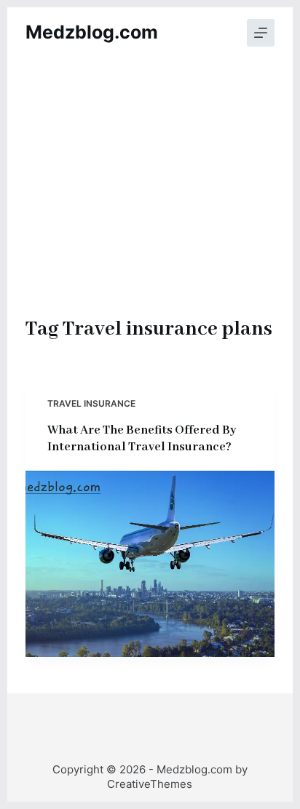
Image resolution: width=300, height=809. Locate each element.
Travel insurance (91, 403)
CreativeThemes (149, 784)
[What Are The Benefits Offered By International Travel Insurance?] (150, 564)
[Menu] (261, 33)
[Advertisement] (150, 204)
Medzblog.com (91, 32)
